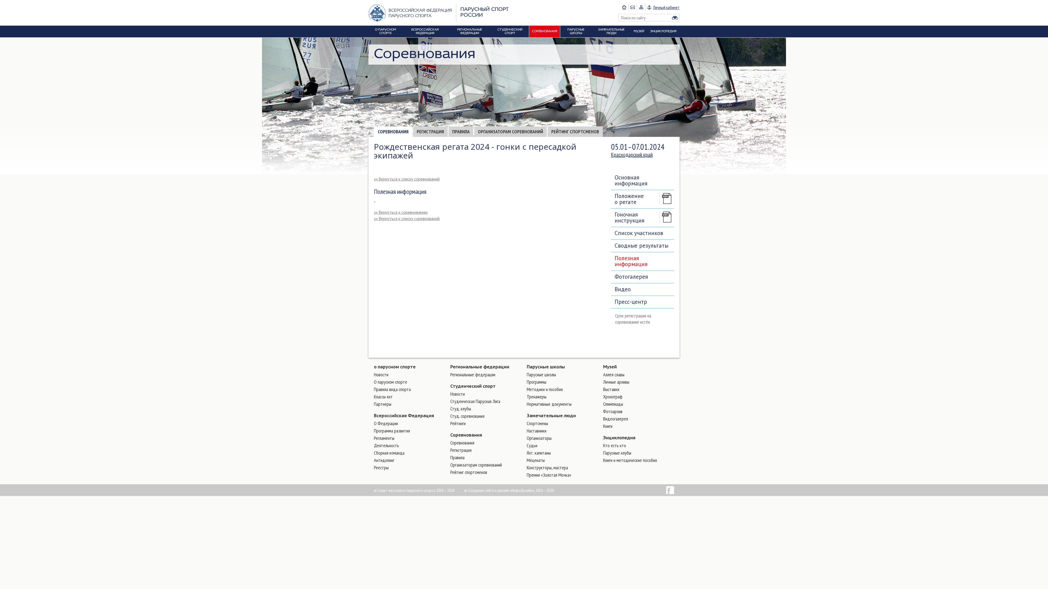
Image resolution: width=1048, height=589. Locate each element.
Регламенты (384, 438)
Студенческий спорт (473, 386)
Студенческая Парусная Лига (475, 401)
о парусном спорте (395, 366)
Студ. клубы (460, 408)
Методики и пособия (545, 389)
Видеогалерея (615, 419)
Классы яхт (383, 396)
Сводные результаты (641, 245)
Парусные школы (546, 366)
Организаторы (539, 438)
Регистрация (430, 131)
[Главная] (624, 7)
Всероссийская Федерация (404, 415)
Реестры (381, 467)
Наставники (536, 431)
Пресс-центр (631, 301)
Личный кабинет (666, 7)
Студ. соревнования (467, 416)
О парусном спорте (390, 382)
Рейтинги (458, 423)
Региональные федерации (479, 366)
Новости (381, 374)
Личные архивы (616, 382)
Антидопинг (384, 460)
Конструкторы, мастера (547, 467)
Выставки (611, 389)
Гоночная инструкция (629, 217)
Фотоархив (613, 411)
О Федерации (386, 423)
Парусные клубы (617, 453)
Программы (536, 382)
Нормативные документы (549, 404)
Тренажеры (536, 396)
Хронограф (613, 396)
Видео (623, 289)
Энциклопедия (619, 437)
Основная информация (631, 180)
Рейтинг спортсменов (575, 131)
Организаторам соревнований (510, 131)
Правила (461, 131)
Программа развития (392, 431)
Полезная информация (631, 261)
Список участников (639, 233)
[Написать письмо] (632, 7)
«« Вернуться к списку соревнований (407, 179)
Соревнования (393, 131)
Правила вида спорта (392, 389)
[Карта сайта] (641, 7)
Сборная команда (389, 453)
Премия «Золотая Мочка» (549, 475)
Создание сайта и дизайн (488, 490)
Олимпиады (613, 404)
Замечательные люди (551, 415)
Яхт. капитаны (539, 453)
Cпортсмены (537, 423)
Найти (675, 18)
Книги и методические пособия (630, 460)
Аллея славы (613, 374)
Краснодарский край (632, 154)
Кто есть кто (614, 445)
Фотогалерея (631, 276)
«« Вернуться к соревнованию (401, 212)
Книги (607, 426)
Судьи (532, 445)
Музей (610, 366)
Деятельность (386, 445)
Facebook (670, 490)
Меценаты (536, 460)
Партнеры (382, 404)
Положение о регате (629, 199)
